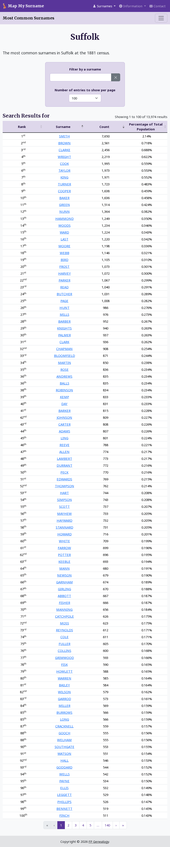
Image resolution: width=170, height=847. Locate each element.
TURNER (64, 184)
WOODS (64, 225)
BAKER (64, 198)
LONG (64, 719)
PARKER (64, 280)
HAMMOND (64, 218)
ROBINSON (64, 390)
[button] (104, 6)
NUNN (64, 211)
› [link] (116, 825)
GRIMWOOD (64, 657)
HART (64, 493)
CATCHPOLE (64, 616)
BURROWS (64, 712)
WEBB (64, 253)
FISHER (64, 602)
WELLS (64, 774)
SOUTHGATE (64, 746)
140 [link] (107, 825)
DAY (64, 404)
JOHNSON (64, 417)
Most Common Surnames (28, 18)
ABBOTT (64, 596)
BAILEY (64, 685)
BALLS (64, 383)
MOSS (64, 623)
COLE (64, 637)
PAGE (64, 301)
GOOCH (64, 733)
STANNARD (64, 527)
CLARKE (64, 150)
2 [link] (68, 825)
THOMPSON (64, 486)
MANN (64, 568)
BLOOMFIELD (64, 355)
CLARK (64, 342)
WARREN (64, 678)
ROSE (64, 369)
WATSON (64, 753)
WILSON (64, 692)
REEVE (65, 445)
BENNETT (64, 808)
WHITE (64, 541)
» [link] (123, 825)
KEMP (64, 397)
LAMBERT (64, 458)
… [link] (98, 825)
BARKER (64, 410)
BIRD (64, 259)
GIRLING (64, 589)
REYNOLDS (64, 630)
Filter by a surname (85, 69)
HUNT (65, 307)
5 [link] (90, 825)
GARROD (64, 699)
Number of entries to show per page (85, 90)
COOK (64, 163)
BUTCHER (64, 294)
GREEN (64, 204)
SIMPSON (64, 499)
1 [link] (61, 825)
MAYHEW (64, 513)
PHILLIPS (64, 801)
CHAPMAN (64, 348)
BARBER (64, 321)
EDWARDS (64, 479)
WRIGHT (64, 156)
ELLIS (64, 788)
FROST (64, 266)
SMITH (64, 136)
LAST (64, 239)
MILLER (64, 705)
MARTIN (64, 362)
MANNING (64, 609)
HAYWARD (64, 520)
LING (64, 438)
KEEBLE (64, 561)
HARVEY (64, 273)
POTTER (64, 554)
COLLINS (64, 650)
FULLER (64, 643)
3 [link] (76, 825)
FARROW (64, 548)
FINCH (64, 815)
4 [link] (83, 825)
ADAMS (64, 431)
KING (64, 177)
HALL (64, 760)
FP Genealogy (99, 841)
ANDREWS (64, 376)
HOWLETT (64, 671)
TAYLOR (64, 170)
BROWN (64, 143)
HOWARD (64, 534)
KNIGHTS (64, 328)
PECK (64, 472)
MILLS (64, 314)
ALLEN (64, 451)
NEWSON (64, 575)
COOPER (64, 191)
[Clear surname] (115, 77)
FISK (64, 664)
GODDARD (64, 767)
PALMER (64, 335)
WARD (64, 232)
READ (64, 287)
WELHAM (64, 740)
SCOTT (64, 506)
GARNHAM (64, 582)
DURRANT (64, 465)
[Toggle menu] (161, 18)
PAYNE (64, 781)
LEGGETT (64, 794)
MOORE (64, 246)
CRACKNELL (64, 726)
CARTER (64, 424)
